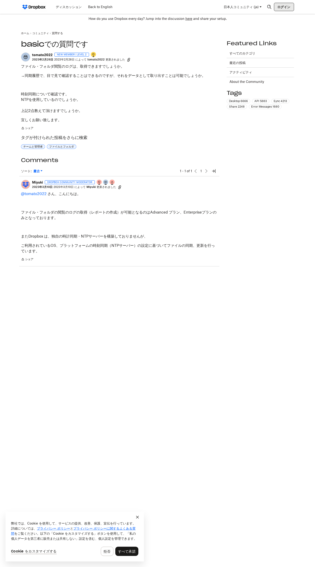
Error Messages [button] (265, 106)
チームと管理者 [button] (33, 146)
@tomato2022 (34, 193)
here (188, 19)
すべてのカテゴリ (242, 53)
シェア (27, 128)
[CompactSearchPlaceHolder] (269, 7)
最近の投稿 (237, 63)
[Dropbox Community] (34, 7)
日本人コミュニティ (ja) (241, 7)
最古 (37, 171)
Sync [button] (280, 101)
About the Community (246, 82)
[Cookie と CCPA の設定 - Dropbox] (75, 536)
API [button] (260, 101)
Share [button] (237, 106)
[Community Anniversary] (93, 55)
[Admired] (112, 182)
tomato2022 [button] (42, 55)
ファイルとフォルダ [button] (61, 146)
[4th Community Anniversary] (99, 182)
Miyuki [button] (37, 182)
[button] (25, 57)
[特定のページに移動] (213, 171)
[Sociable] (106, 182)
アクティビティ (240, 72)
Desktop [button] (238, 101)
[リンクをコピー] (128, 59)
